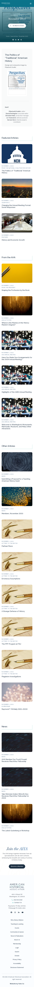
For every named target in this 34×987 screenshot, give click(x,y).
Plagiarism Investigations (11, 677)
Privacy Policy (17, 959)
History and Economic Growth (13, 240)
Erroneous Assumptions (11, 579)
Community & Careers (17, 932)
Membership (17, 944)
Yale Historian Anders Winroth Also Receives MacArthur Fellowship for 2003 (15, 796)
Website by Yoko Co (17, 984)
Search (17, 952)
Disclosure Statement (17, 967)
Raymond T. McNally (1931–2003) (14, 709)
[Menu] (30, 3)
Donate (17, 955)
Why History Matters (17, 920)
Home (7, 36)
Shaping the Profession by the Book (15, 290)
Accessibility (17, 963)
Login (17, 948)
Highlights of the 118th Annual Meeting (17, 392)
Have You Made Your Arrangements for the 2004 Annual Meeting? (17, 358)
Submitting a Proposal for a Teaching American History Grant (16, 480)
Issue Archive (14, 36)
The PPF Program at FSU (11, 644)
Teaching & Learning (17, 924)
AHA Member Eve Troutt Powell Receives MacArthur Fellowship (14, 760)
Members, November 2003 (12, 514)
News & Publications (17, 936)
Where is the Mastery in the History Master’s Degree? (15, 324)
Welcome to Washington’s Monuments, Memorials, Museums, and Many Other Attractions (17, 427)
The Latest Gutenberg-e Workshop (15, 831)
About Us (17, 940)
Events (17, 928)
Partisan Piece (7, 546)
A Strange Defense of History (13, 611)
